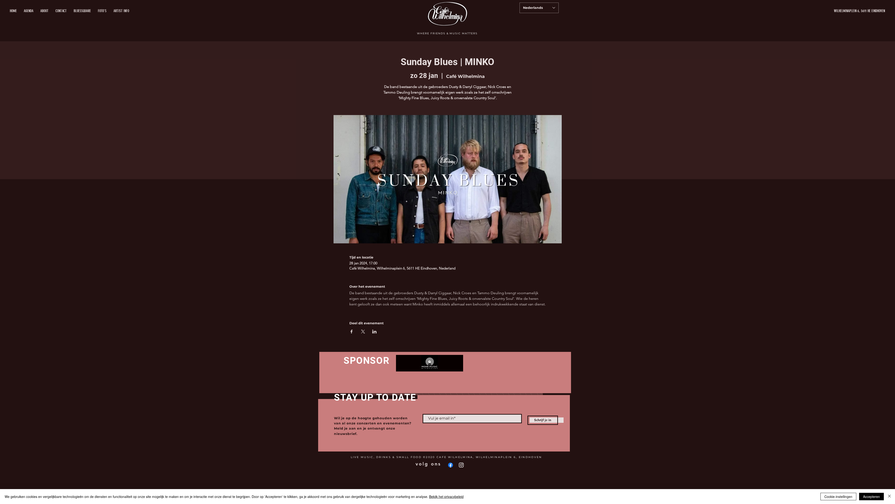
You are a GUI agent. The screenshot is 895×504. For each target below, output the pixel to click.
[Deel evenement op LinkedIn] (374, 331)
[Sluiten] (889, 496)
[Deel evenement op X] (363, 331)
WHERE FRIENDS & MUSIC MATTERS (447, 33)
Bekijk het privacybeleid (446, 496)
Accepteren (871, 496)
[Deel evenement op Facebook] (351, 331)
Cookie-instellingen (838, 496)
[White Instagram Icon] (461, 465)
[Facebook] (450, 465)
